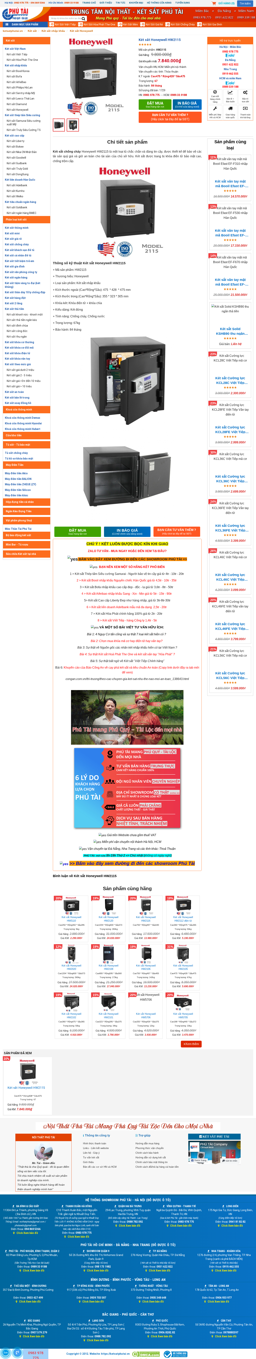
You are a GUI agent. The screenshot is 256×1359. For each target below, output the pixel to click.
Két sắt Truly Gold (17, 168)
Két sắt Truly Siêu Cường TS (24, 129)
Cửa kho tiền (14, 435)
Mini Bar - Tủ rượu (17, 544)
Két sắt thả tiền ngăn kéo (22, 319)
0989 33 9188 (71, 2)
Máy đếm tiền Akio (16, 473)
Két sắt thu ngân (17, 336)
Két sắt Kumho (16, 190)
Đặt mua (155, 104)
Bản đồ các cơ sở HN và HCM (100, 1166)
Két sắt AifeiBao (16, 82)
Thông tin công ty (97, 1135)
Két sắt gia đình (212, 24)
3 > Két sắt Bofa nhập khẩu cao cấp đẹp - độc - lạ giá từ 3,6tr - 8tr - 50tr (126, 587)
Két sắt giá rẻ (154, 24)
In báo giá (187, 104)
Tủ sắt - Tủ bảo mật (18, 444)
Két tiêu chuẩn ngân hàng (20, 201)
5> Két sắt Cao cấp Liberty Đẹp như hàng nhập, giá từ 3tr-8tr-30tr (127, 600)
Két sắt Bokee (15, 146)
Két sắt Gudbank (17, 163)
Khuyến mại (136, 2)
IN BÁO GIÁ (127, 531)
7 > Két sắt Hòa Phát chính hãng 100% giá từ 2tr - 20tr (126, 613)
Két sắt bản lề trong (17, 397)
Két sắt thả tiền (14, 308)
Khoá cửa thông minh (19, 409)
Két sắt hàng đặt (15, 297)
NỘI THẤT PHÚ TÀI (43, 1137)
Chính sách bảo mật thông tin (151, 1162)
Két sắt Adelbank (17, 185)
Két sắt (10, 40)
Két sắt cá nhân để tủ (18, 255)
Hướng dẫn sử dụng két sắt (150, 1157)
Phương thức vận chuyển (149, 1148)
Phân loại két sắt (16, 219)
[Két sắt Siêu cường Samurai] (184, 573)
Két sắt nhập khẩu (16, 65)
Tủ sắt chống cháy (16, 452)
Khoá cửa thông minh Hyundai (23, 423)
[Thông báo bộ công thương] (175, 1354)
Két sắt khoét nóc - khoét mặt (25, 314)
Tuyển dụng (182, 2)
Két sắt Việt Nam (15, 48)
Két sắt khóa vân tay (17, 358)
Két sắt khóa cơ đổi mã (19, 347)
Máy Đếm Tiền (14, 464)
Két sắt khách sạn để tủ (19, 250)
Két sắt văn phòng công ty (21, 272)
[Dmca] (146, 1354)
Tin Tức (120, 2)
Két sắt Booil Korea (18, 71)
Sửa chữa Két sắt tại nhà (21, 553)
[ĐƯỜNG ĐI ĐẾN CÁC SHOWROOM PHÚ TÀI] (72, 558)
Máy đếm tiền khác (16, 495)
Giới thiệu (106, 2)
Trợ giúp (144, 1135)
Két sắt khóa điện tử (17, 353)
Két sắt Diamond (17, 104)
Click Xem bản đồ (27, 1232)
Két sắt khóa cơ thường (19, 342)
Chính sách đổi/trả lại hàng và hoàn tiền (157, 1166)
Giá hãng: (144, 54)
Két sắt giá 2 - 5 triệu (19, 375)
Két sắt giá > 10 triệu (19, 386)
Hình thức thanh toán (94, 1143)
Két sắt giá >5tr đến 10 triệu (23, 380)
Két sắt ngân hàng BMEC (21, 213)
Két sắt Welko (15, 196)
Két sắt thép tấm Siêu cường (22, 115)
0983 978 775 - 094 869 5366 (29, 2)
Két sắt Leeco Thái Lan (20, 98)
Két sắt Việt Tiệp (65, 24)
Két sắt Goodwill (16, 157)
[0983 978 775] (17, 1352)
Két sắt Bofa (14, 76)
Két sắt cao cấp (14, 135)
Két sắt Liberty (15, 141)
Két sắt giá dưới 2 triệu (20, 369)
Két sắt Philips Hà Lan (20, 87)
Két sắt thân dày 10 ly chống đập (25, 292)
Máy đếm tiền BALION (18, 478)
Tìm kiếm (245, 3)
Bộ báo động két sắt (18, 535)
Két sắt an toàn (14, 391)
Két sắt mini (130, 24)
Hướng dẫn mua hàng (147, 1143)
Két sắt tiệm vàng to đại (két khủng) (22, 285)
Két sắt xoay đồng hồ (18, 403)
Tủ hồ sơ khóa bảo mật (19, 458)
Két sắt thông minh (16, 227)
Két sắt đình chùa (17, 325)
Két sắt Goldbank (17, 207)
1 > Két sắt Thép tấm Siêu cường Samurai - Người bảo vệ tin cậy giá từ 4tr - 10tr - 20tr (127, 573)
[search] (83, 19)
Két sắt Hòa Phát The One (99, 24)
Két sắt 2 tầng (13, 303)
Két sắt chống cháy (183, 24)
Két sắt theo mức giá (18, 364)
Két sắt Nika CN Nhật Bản (22, 152)
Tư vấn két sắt (91, 1157)
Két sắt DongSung (17, 174)
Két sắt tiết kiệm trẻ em (19, 261)
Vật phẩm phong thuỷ (19, 520)
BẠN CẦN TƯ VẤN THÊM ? (170, 117)
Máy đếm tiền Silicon (18, 489)
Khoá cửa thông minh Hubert (22, 429)
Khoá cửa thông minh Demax (22, 417)
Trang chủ (89, 2)
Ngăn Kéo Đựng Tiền (18, 511)
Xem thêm (192, 1044)
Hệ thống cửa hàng (159, 2)
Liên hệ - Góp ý (91, 1152)
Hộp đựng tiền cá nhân (20, 501)
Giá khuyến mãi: (148, 61)
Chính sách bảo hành (147, 1152)
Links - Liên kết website (96, 1148)
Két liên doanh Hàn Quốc (20, 179)
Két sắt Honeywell (17, 109)
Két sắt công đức (17, 331)
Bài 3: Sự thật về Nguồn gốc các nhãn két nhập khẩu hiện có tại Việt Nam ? (127, 647)
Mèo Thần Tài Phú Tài (18, 528)
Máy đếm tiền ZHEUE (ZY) (20, 484)
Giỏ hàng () (226, 3)
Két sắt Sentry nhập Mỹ (21, 93)
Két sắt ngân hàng (16, 277)
